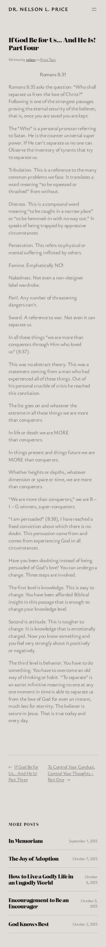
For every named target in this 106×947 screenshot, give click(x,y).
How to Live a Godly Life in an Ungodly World (40, 879)
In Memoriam (25, 841)
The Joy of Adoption (33, 859)
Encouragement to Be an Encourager (38, 903)
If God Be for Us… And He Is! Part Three (23, 773)
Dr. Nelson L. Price (38, 9)
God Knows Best (28, 924)
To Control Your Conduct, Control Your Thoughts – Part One (71, 773)
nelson (31, 59)
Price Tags (48, 59)
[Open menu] (94, 9)
